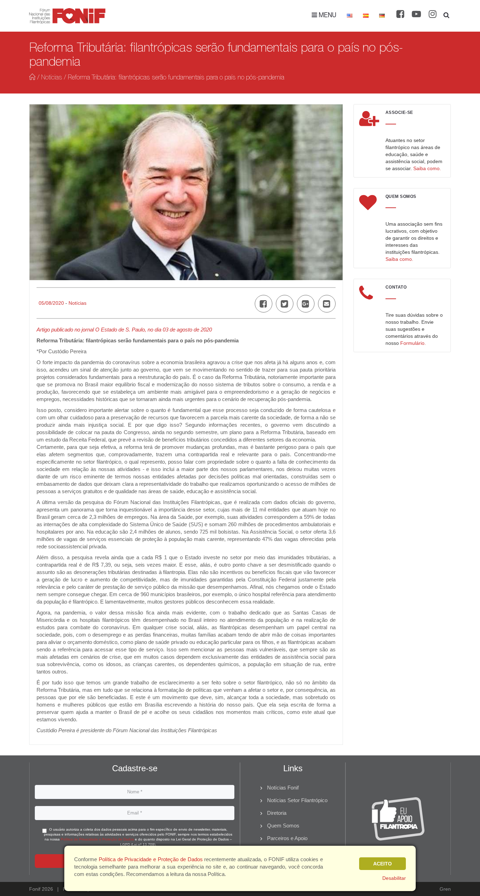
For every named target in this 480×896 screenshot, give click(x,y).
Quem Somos (283, 826)
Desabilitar (394, 878)
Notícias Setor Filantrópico (297, 800)
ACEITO (382, 863)
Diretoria (276, 813)
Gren (445, 889)
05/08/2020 (51, 303)
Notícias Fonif (283, 788)
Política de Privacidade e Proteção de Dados (97, 839)
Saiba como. (427, 168)
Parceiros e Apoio (287, 838)
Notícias (51, 78)
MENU (326, 16)
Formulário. (413, 343)
